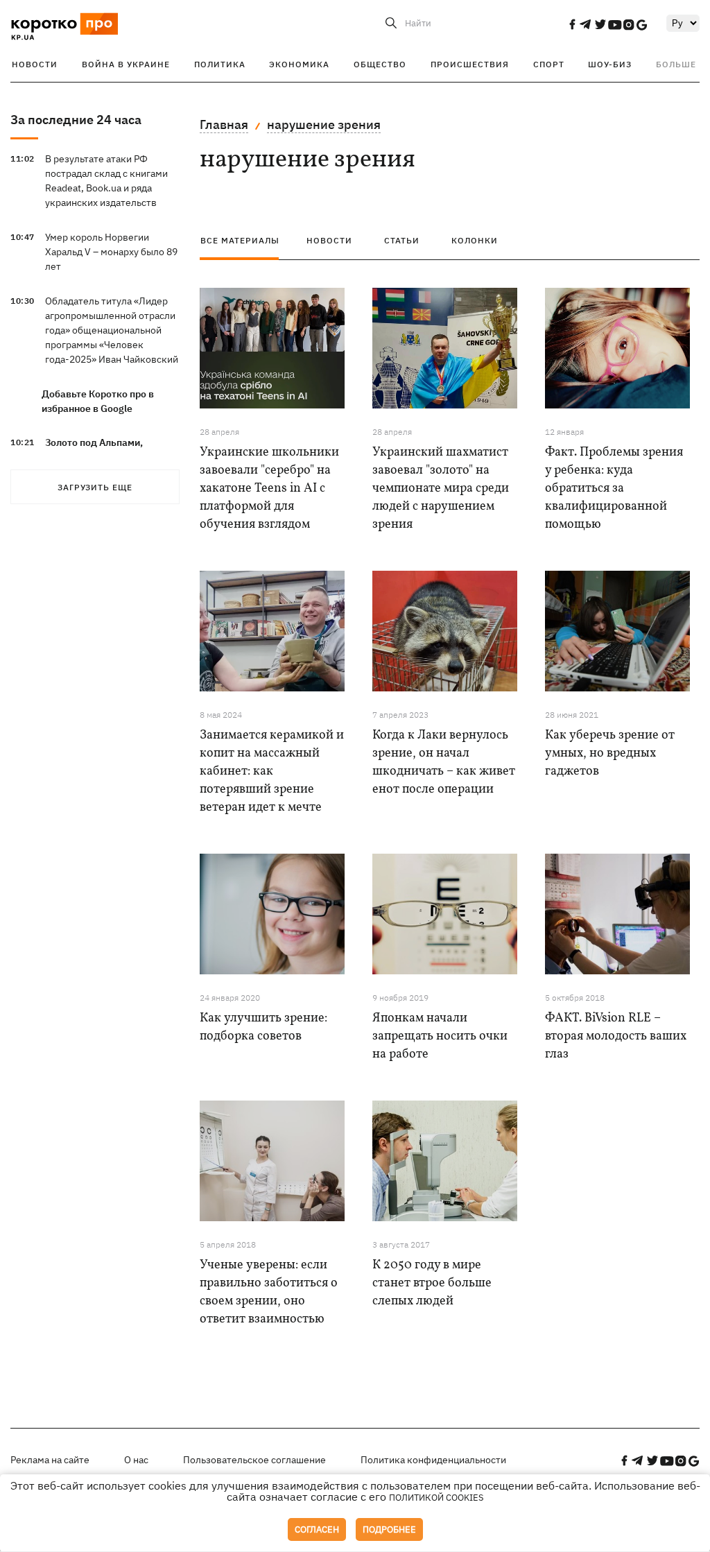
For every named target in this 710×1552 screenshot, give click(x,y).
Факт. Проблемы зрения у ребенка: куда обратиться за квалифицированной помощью (614, 488)
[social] (572, 24)
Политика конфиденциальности (433, 1460)
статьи (401, 240)
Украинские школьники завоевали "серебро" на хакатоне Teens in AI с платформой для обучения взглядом (269, 488)
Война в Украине (126, 64)
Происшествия (470, 64)
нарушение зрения (324, 124)
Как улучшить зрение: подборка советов (263, 1027)
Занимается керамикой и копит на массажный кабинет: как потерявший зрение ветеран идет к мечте (272, 771)
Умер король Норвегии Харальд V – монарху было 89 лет (111, 252)
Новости (35, 64)
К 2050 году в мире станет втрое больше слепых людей (432, 1283)
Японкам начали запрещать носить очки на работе (440, 1036)
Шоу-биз (610, 64)
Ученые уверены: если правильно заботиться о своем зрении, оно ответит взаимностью (269, 1292)
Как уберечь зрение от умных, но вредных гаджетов (610, 753)
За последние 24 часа (75, 120)
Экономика (299, 64)
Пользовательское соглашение (254, 1460)
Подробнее (389, 1529)
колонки (474, 240)
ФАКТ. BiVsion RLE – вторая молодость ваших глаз (615, 1036)
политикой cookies (436, 1497)
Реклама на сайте (49, 1460)
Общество (380, 64)
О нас (136, 1460)
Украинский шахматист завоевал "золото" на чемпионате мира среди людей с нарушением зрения (440, 488)
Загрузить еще (95, 487)
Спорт (548, 64)
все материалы (239, 240)
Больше (676, 64)
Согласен (317, 1529)
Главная (224, 124)
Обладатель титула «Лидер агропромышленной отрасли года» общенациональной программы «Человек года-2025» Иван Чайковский (111, 330)
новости (329, 240)
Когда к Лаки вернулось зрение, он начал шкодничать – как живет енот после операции (443, 762)
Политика (219, 64)
